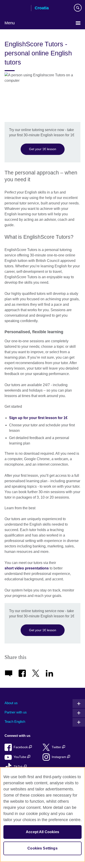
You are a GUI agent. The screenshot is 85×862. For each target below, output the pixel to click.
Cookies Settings (42, 848)
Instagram (59, 757)
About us (11, 703)
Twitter (57, 747)
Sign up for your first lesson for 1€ (38, 418)
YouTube (20, 757)
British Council (16, 8)
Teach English (15, 721)
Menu (10, 23)
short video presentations (27, 568)
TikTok (19, 766)
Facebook (21, 747)
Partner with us (16, 712)
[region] (42, 814)
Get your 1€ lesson (42, 149)
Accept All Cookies (42, 832)
